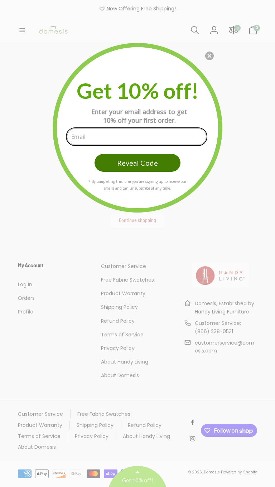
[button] (209, 56)
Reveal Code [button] (137, 163)
